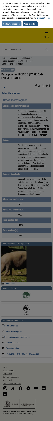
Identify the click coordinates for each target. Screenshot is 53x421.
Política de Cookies (43, 18)
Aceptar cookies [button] (30, 24)
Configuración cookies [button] (11, 24)
